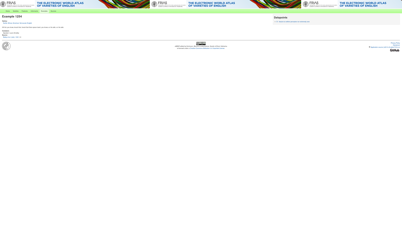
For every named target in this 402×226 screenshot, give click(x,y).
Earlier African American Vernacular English (17, 23)
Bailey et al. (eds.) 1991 (11, 37)
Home (8, 11)
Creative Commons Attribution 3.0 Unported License (207, 48)
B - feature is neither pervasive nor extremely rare (293, 22)
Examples (44, 11)
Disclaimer (396, 45)
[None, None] (6, 46)
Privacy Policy (395, 43)
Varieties (16, 11)
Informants (34, 11)
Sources (53, 11)
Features (25, 11)
